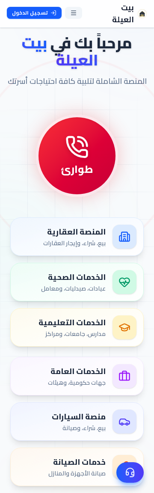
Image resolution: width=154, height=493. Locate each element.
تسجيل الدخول (30, 13)
